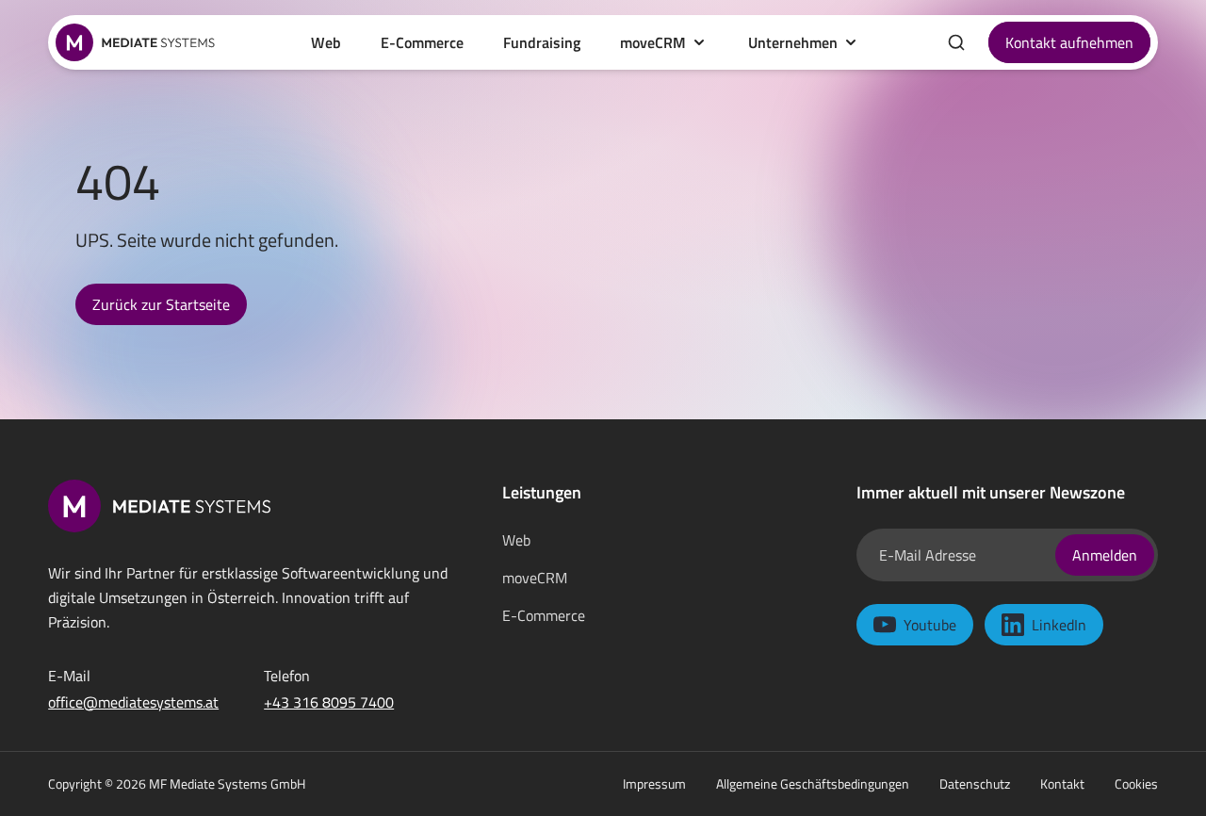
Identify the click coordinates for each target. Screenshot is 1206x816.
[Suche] (956, 42)
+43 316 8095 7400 (329, 702)
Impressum (654, 784)
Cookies (1136, 784)
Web (516, 540)
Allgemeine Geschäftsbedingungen (812, 784)
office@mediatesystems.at (133, 702)
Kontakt (1062, 784)
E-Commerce (543, 615)
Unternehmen (793, 42)
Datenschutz (974, 784)
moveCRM (653, 42)
